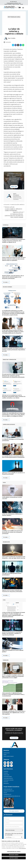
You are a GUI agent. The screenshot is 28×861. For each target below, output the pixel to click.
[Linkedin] (21, 45)
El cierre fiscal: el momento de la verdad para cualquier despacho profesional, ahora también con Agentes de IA (13, 241)
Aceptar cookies (13, 858)
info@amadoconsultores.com (14, 3)
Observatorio (6, 783)
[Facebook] (15, 45)
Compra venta (6, 774)
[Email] (18, 45)
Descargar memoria (14, 811)
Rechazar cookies (13, 854)
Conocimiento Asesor (8, 776)
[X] (13, 45)
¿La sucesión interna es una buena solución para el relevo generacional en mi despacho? (13, 456)
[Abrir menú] (23, 8)
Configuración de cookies (14, 851)
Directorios (6, 781)
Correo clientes (8, 4)
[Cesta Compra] (19, 7)
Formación (6, 773)
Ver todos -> (6, 282)
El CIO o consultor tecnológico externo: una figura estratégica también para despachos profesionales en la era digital (13, 676)
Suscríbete (14, 738)
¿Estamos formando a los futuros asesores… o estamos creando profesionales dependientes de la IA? (13, 350)
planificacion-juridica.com (9, 790)
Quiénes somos (6, 752)
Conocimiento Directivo (8, 778)
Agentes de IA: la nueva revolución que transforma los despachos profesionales (12, 590)
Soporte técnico (15, 4)
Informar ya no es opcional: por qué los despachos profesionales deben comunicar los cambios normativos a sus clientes (13, 396)
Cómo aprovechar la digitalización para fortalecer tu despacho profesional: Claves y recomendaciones (13, 694)
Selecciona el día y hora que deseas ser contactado (14, 834)
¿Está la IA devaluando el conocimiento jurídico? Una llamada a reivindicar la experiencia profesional (12, 633)
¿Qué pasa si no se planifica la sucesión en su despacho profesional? (13, 473)
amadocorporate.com (8, 789)
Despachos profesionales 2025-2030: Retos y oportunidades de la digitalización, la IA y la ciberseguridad (13, 712)
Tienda (21, 4)
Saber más (14, 186)
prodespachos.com (7, 794)
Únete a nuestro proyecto (9, 756)
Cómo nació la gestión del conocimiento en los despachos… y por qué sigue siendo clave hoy (13, 557)
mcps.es (5, 792)
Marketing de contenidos (8, 780)
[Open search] (16, 7)
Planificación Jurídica (15, 16)
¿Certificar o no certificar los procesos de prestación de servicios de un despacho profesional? (12, 532)
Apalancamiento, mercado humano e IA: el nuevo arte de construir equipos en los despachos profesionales (13, 277)
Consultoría (6, 771)
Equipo (5, 754)
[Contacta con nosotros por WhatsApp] (11, 765)
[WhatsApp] (23, 45)
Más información (22, 848)
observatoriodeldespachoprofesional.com (12, 796)
